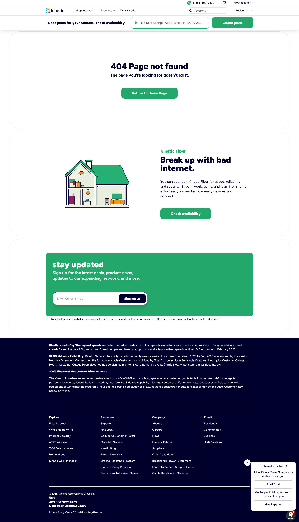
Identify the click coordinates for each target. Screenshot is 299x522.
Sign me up (132, 299)
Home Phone (57, 454)
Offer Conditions (162, 454)
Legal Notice (95, 512)
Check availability (186, 214)
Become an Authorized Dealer (119, 473)
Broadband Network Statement (171, 460)
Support (106, 423)
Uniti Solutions (213, 442)
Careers (157, 429)
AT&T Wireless (58, 442)
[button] (190, 10)
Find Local (107, 429)
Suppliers (158, 448)
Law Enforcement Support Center (173, 467)
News (155, 436)
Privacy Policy (56, 512)
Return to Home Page (149, 93)
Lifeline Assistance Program (118, 460)
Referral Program (111, 454)
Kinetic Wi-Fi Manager (63, 460)
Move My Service (112, 442)
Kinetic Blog (108, 448)
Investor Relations (163, 442)
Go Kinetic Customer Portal (118, 436)
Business (209, 436)
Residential (211, 423)
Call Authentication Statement (171, 473)
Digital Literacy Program (116, 467)
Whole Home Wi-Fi (61, 429)
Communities (212, 429)
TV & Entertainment (61, 448)
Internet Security (60, 436)
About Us (158, 423)
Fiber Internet (57, 423)
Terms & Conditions (76, 512)
